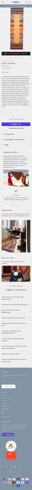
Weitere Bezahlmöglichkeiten (16, 128)
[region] (16, 196)
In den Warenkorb (16, 119)
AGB (3, 395)
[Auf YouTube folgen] (15, 467)
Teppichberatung (6, 406)
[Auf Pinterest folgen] (11, 467)
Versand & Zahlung (6, 398)
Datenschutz (5, 400)
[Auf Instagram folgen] (7, 467)
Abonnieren (8, 386)
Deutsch (19, 471)
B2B (3, 411)
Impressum (4, 392)
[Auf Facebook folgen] (2, 467)
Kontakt (4, 403)
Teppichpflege (5, 408)
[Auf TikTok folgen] (19, 467)
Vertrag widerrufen (6, 417)
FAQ (3, 414)
